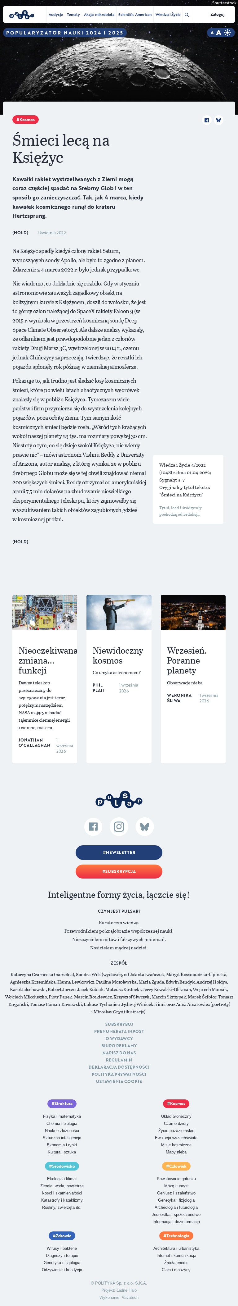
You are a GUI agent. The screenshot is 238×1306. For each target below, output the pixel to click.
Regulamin (119, 1060)
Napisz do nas (119, 1053)
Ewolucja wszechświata (176, 1137)
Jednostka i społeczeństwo (176, 1214)
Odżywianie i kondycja (62, 1269)
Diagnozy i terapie (62, 1255)
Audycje (56, 14)
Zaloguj (217, 14)
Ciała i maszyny (176, 1269)
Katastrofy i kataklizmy (62, 1200)
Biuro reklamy (119, 1046)
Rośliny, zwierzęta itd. (62, 1207)
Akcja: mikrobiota (99, 14)
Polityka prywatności (119, 1074)
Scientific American (135, 14)
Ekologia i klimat (62, 1178)
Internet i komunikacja (176, 1255)
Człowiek (178, 1166)
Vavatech (130, 1297)
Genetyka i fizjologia (176, 1200)
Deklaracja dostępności (119, 1067)
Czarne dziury (176, 1123)
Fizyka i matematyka (62, 1116)
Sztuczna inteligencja (62, 1137)
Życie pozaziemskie (176, 1130)
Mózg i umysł (176, 1186)
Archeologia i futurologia (176, 1207)
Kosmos (27, 119)
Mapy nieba (176, 1152)
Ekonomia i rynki (62, 1145)
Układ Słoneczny (176, 1116)
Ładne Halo (127, 1290)
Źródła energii (176, 1262)
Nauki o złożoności (62, 1130)
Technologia (177, 1236)
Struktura (64, 1103)
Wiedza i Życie (168, 14)
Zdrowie (63, 1236)
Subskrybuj (119, 1024)
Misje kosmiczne (176, 1145)
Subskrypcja (120, 871)
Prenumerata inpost (119, 1031)
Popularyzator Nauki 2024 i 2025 (65, 32)
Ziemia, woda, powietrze (62, 1186)
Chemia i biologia (61, 1123)
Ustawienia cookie (119, 1081)
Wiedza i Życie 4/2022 (182, 465)
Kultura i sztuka (62, 1152)
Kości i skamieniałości (62, 1193)
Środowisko (63, 1166)
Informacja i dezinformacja (176, 1221)
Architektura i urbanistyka (176, 1248)
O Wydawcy (119, 1038)
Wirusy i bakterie (62, 1248)
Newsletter (120, 852)
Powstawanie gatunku (176, 1178)
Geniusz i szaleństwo (176, 1193)
